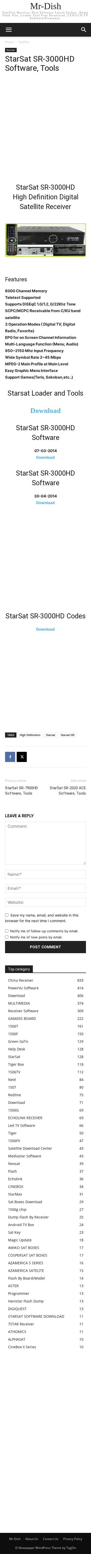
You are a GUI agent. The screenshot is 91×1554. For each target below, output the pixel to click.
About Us (31, 1539)
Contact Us (50, 1539)
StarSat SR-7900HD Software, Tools (21, 791)
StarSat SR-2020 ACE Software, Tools (68, 791)
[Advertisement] (45, 129)
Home (9, 42)
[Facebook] (10, 757)
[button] (84, 30)
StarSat (23, 42)
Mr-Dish (14, 1539)
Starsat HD (68, 735)
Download (45, 410)
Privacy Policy (72, 1539)
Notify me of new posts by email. (36, 937)
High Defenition (30, 735)
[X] (22, 757)
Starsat (50, 735)
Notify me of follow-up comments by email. (44, 931)
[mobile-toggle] (9, 30)
